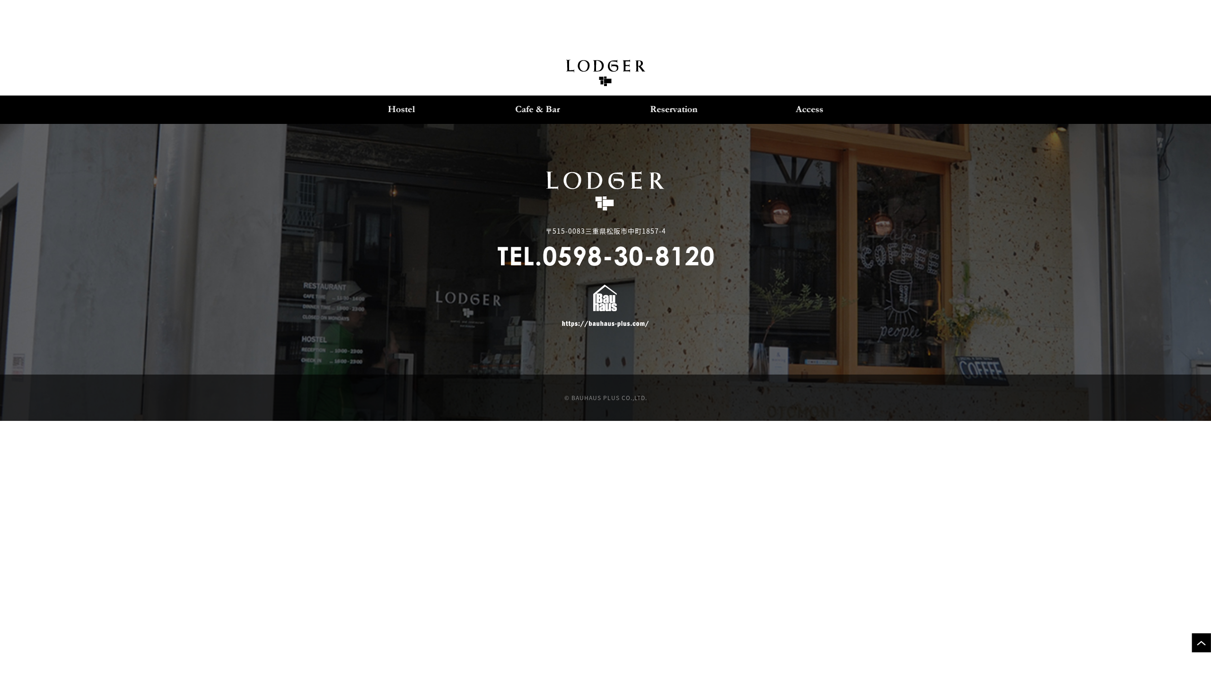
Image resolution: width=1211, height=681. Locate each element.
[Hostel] (401, 110)
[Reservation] (674, 110)
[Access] (810, 110)
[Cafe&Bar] (538, 110)
